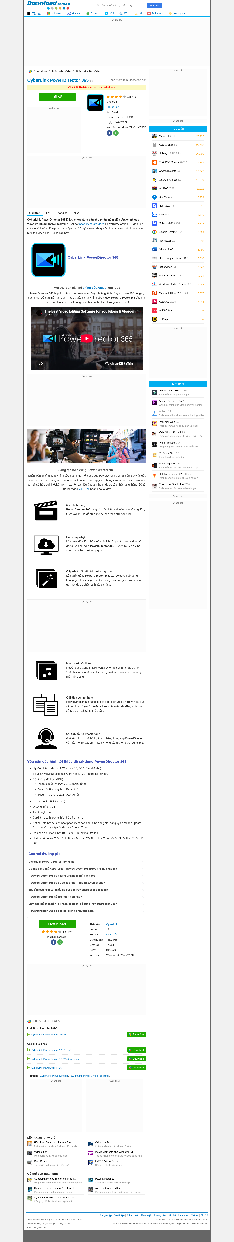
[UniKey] (154, 153)
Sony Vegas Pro (170, 463)
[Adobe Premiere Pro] (154, 402)
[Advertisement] (117, 46)
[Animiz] (154, 413)
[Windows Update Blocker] (154, 284)
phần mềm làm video (91, 224)
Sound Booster (170, 275)
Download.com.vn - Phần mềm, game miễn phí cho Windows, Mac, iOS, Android (48, 5)
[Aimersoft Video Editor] (90, 1189)
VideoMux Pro (103, 1142)
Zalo (164, 214)
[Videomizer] (29, 1153)
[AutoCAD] (154, 301)
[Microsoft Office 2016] (154, 293)
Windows (42, 71)
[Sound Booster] (154, 275)
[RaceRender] (29, 1162)
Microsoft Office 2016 (174, 294)
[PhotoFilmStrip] (154, 444)
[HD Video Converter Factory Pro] (29, 1143)
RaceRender (41, 1161)
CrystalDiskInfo (169, 170)
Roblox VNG (169, 223)
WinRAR (166, 188)
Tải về (75, 212)
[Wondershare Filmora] (154, 392)
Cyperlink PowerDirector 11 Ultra (54, 1188)
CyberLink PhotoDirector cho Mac (55, 1178)
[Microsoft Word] (154, 249)
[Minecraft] (154, 136)
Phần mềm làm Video (88, 71)
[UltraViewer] (154, 197)
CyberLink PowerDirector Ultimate (90, 1075)
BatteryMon (167, 266)
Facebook (183, 1215)
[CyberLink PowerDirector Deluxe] (29, 1198)
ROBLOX (166, 205)
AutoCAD (167, 301)
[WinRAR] (154, 188)
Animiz (165, 411)
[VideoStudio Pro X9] (154, 434)
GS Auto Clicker (170, 179)
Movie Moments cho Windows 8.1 (114, 1151)
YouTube (84, 489)
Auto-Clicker (168, 144)
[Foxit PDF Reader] (154, 162)
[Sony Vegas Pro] (154, 465)
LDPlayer (164, 319)
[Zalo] (154, 214)
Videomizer (40, 1151)
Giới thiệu (119, 1215)
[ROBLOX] (154, 205)
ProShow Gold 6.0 (169, 453)
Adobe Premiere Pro (173, 401)
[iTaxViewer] (154, 240)
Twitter (194, 1215)
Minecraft (167, 136)
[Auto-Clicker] (154, 144)
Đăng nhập (106, 1215)
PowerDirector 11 (104, 1178)
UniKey (171, 154)
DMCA (204, 1215)
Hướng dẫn (159, 1215)
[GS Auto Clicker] (154, 179)
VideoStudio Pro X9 (172, 432)
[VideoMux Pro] (90, 1143)
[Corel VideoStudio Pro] (154, 486)
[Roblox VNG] (154, 223)
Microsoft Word (171, 250)
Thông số (61, 212)
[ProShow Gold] (154, 423)
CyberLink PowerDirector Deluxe (54, 1197)
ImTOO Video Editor (106, 1161)
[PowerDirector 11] (90, 1180)
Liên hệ (172, 1215)
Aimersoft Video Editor (109, 1188)
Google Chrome (170, 231)
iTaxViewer (167, 240)
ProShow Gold (169, 421)
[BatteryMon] (154, 266)
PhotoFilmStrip (169, 442)
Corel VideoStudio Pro (174, 484)
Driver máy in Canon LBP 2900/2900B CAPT (173, 259)
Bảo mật (146, 1215)
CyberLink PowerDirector (54, 1075)
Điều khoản (133, 1215)
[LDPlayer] (154, 319)
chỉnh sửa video (94, 287)
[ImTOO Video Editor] (90, 1162)
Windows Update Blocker (175, 284)
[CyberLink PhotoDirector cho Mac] (29, 1180)
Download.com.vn (30, 72)
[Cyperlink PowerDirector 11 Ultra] (29, 1189)
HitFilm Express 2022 (175, 474)
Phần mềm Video (61, 71)
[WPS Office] (154, 310)
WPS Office (165, 310)
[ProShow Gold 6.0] (154, 455)
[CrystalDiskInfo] (154, 171)
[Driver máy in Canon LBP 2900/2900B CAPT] (154, 258)
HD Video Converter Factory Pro (52, 1142)
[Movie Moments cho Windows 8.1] (90, 1153)
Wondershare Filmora (174, 390)
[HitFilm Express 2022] (154, 475)
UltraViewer (167, 197)
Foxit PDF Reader (173, 162)
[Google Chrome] (154, 232)
